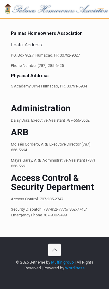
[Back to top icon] (54, 250)
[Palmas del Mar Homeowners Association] (57, 9)
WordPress (74, 268)
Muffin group (62, 262)
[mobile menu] (101, 9)
